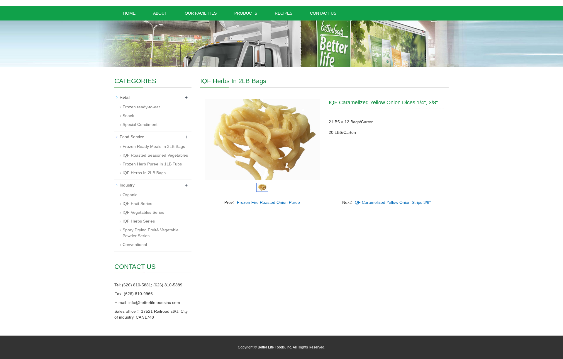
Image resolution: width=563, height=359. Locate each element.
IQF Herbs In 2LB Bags (144, 172)
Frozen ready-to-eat (141, 107)
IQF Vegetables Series (143, 212)
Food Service (132, 136)
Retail (125, 97)
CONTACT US (323, 13)
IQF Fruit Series (137, 203)
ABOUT (160, 13)
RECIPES (283, 13)
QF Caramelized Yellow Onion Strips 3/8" (393, 202)
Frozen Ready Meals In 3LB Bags (154, 146)
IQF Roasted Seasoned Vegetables (155, 155)
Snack (128, 115)
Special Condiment (140, 124)
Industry (127, 185)
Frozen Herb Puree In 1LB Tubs (152, 164)
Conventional (135, 244)
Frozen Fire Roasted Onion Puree (268, 202)
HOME (129, 13)
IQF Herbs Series (139, 221)
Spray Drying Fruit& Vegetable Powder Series (151, 233)
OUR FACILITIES (201, 13)
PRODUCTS (245, 13)
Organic (130, 194)
